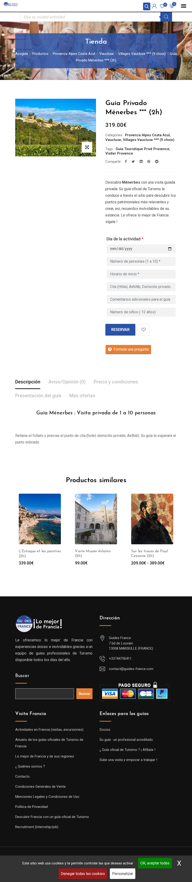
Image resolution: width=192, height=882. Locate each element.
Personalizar (122, 873)
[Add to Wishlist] (143, 330)
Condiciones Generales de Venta (40, 786)
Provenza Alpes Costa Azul (147, 135)
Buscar (22, 676)
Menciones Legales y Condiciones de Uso (47, 797)
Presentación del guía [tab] (38, 395)
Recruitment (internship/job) (36, 827)
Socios (105, 729)
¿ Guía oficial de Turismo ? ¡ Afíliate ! (127, 750)
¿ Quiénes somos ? (30, 766)
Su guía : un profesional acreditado (126, 740)
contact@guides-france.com (131, 669)
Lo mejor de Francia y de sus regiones (44, 756)
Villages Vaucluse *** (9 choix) (148, 140)
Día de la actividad (125, 238)
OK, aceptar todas (155, 863)
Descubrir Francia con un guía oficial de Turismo (52, 817)
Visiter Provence (119, 153)
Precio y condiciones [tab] (116, 382)
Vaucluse (113, 140)
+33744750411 (120, 658)
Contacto (22, 776)
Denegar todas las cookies (83, 873)
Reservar (120, 329)
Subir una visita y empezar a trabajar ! (128, 760)
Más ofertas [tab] (82, 395)
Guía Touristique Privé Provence (142, 149)
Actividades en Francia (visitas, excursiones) (49, 729)
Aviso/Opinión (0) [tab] (67, 382)
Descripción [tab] (27, 382)
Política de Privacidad (31, 807)
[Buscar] (166, 17)
